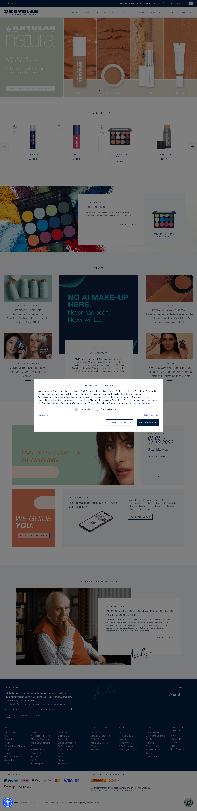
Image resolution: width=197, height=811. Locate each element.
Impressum (43, 415)
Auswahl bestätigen (119, 422)
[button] (8, 802)
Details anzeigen (151, 415)
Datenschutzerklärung (139, 403)
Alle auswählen (148, 422)
